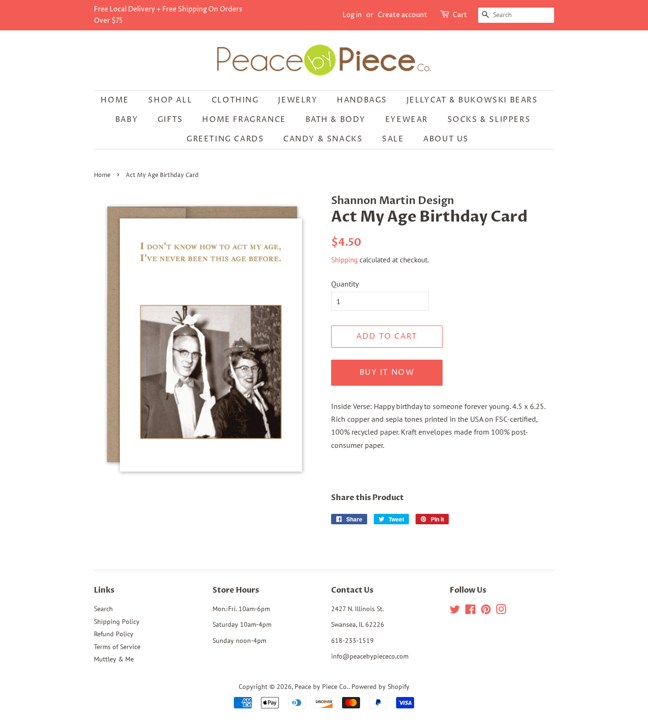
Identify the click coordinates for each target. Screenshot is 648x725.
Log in (352, 14)
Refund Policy (113, 634)
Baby (126, 119)
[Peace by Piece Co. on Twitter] (455, 611)
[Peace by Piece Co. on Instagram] (501, 611)
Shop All (170, 100)
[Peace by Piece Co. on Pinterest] (486, 611)
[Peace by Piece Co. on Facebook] (470, 611)
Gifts (170, 119)
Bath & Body (335, 119)
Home (115, 100)
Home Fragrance (244, 119)
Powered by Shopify (380, 686)
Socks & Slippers (489, 119)
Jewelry (297, 100)
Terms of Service (117, 646)
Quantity (345, 283)
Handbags (362, 100)
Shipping (344, 259)
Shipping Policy (116, 621)
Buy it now (387, 372)
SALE (393, 139)
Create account (402, 14)
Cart (460, 14)
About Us (446, 139)
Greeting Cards (225, 139)
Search (103, 608)
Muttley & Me (114, 659)
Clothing (235, 100)
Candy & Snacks (322, 139)
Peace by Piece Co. (322, 686)
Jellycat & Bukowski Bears (472, 100)
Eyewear (406, 119)
